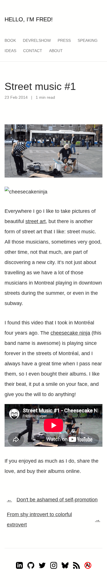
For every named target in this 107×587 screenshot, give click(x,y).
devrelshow (37, 40)
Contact (32, 50)
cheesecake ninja (70, 333)
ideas (10, 50)
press (64, 40)
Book (10, 40)
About (56, 50)
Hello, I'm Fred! (29, 19)
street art (35, 221)
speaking (88, 40)
